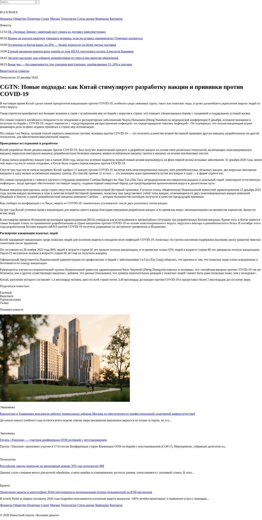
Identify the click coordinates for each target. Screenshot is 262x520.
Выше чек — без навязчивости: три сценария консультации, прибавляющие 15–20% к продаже (70, 64)
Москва (55, 18)
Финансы (6, 18)
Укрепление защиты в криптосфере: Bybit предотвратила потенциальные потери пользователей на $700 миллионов (76, 492)
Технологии (69, 18)
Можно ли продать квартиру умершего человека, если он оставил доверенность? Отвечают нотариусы (75, 38)
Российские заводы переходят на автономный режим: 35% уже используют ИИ (52, 466)
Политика (33, 18)
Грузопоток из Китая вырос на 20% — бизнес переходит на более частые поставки (62, 44)
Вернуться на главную (14, 71)
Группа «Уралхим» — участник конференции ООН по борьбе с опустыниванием (53, 439)
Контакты (116, 18)
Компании (102, 18)
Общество (19, 18)
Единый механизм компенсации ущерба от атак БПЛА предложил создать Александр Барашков (71, 51)
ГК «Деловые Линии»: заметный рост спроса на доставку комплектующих (57, 31)
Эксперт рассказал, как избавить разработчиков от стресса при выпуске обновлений (63, 58)
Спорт (45, 18)
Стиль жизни (86, 18)
